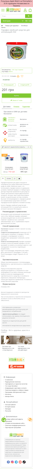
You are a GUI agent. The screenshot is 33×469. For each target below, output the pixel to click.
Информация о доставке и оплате (15, 388)
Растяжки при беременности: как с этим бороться (8, 348)
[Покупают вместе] (19, 178)
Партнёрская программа (13, 427)
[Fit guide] (16, 366)
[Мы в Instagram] (12, 462)
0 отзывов (13, 76)
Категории (6, 21)
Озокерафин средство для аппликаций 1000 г (24, 169)
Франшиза (8, 421)
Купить (16, 96)
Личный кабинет (10, 404)
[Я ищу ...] (28, 16)
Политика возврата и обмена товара (16, 390)
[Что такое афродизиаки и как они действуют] (24, 340)
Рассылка (8, 411)
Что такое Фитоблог (11, 386)
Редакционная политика (13, 382)
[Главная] (2, 25)
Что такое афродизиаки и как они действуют (24, 348)
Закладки (8, 409)
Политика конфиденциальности (15, 425)
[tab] (7, 107)
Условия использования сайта (14, 423)
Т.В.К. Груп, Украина (17, 69)
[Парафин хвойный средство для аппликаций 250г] (16, 50)
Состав (9, 178)
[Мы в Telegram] (16, 462)
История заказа (10, 407)
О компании (9, 380)
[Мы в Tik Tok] (24, 462)
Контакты (8, 394)
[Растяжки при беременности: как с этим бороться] (8, 340)
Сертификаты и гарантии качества (16, 384)
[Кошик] (30, 11)
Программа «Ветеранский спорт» (15, 392)
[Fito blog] (16, 359)
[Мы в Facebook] (8, 462)
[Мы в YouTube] (20, 462)
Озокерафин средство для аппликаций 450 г (9, 169)
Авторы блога (9, 396)
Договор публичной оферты (14, 419)
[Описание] (3, 178)
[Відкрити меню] (3, 10)
